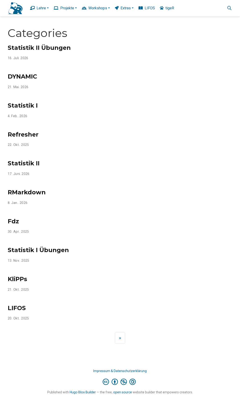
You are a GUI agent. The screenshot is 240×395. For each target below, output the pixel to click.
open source (122, 392)
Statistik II (24, 163)
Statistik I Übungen (38, 250)
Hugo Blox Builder (83, 392)
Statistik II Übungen (39, 47)
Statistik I (23, 105)
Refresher (23, 134)
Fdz (13, 221)
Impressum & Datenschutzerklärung (120, 371)
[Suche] (229, 8)
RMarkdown (27, 192)
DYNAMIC (22, 76)
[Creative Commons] (120, 382)
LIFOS (17, 308)
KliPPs (17, 279)
